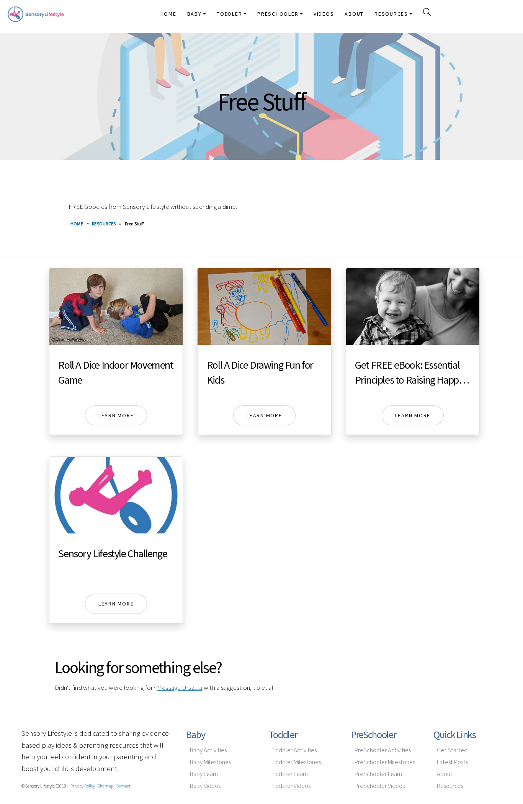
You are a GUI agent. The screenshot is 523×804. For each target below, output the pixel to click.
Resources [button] (391, 13)
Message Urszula (180, 687)
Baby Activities (208, 750)
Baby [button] (194, 13)
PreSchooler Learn (378, 774)
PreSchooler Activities (383, 750)
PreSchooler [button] (277, 13)
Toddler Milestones (296, 762)
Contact (123, 786)
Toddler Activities (294, 750)
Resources (104, 223)
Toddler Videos (291, 786)
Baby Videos (205, 786)
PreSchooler (373, 734)
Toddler (283, 734)
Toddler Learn (290, 774)
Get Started (452, 750)
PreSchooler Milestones (385, 762)
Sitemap (105, 786)
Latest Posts (452, 762)
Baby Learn (204, 774)
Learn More (116, 415)
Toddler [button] (229, 13)
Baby (195, 734)
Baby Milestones (210, 762)
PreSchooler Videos (380, 786)
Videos (324, 13)
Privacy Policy (82, 786)
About (354, 13)
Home (168, 13)
